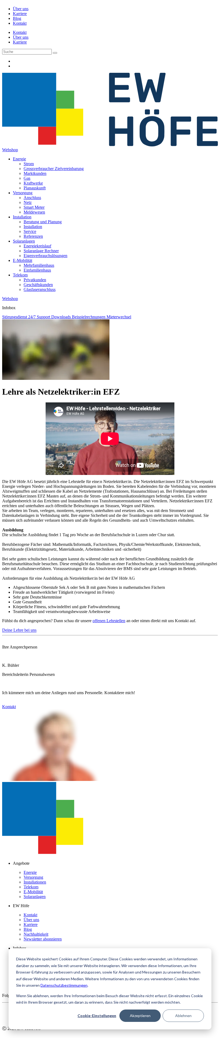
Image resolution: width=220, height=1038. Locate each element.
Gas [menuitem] (27, 178)
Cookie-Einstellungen (97, 1015)
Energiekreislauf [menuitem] (37, 246)
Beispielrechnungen (89, 317)
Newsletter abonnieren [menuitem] (43, 939)
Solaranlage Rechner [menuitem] (41, 250)
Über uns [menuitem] (20, 8)
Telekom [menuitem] (20, 275)
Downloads (61, 317)
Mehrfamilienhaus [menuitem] (39, 265)
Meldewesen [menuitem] (34, 212)
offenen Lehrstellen (109, 620)
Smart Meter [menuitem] (34, 207)
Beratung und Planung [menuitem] (43, 221)
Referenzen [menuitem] (33, 236)
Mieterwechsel (119, 317)
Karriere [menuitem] (20, 13)
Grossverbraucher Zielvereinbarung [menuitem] (54, 168)
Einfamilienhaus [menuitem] (37, 270)
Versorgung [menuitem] (22, 192)
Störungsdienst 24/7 (19, 317)
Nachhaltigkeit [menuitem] (36, 934)
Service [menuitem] (30, 231)
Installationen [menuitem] (35, 882)
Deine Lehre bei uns (19, 630)
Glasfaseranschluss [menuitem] (40, 289)
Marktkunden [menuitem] (35, 173)
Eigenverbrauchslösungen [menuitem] (45, 255)
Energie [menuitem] (19, 159)
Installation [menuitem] (22, 217)
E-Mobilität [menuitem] (22, 260)
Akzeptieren (140, 1015)
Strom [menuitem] (29, 163)
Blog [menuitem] (17, 18)
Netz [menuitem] (28, 202)
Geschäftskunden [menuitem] (38, 284)
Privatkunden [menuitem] (35, 279)
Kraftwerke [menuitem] (33, 183)
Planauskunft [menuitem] (35, 188)
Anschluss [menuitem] (32, 197)
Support (44, 317)
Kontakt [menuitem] (20, 23)
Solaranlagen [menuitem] (24, 241)
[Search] (55, 53)
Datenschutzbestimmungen (64, 985)
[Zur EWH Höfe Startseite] (110, 145)
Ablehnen (183, 1015)
